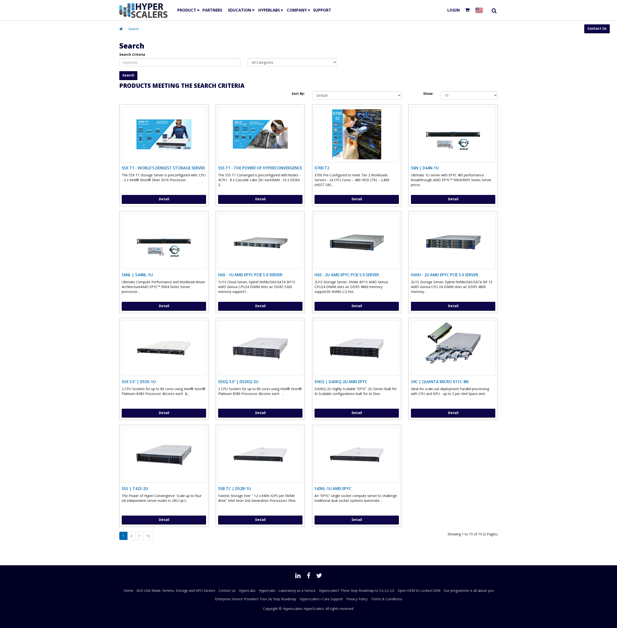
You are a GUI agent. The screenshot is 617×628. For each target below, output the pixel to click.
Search (133, 29)
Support (322, 10)
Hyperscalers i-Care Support (321, 599)
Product (186, 10)
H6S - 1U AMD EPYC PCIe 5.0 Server (250, 274)
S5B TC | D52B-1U (234, 488)
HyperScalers (314, 608)
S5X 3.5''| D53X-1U (139, 381)
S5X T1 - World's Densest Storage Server (163, 168)
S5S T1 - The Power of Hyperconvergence (260, 168)
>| (148, 535)
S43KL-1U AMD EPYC (333, 488)
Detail (164, 199)
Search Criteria (132, 54)
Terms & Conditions (386, 599)
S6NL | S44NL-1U (137, 274)
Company (297, 10)
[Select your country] (480, 10)
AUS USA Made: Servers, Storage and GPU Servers (176, 590)
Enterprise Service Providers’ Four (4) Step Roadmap (255, 599)
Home (128, 590)
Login (453, 10)
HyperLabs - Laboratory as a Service (287, 590)
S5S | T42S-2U (135, 488)
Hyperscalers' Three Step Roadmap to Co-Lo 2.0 (356, 590)
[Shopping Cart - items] (468, 10)
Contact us (227, 590)
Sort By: (298, 93)
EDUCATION (239, 10)
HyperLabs (269, 10)
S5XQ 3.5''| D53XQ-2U (238, 381)
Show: (428, 93)
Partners (212, 10)
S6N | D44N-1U (425, 168)
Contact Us (597, 28)
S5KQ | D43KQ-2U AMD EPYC (341, 381)
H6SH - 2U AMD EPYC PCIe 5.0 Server (444, 274)
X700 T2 (322, 168)
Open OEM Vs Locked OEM (419, 590)
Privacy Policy (357, 599)
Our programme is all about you (469, 590)
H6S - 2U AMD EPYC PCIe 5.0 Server (347, 274)
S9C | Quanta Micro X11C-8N (440, 381)
